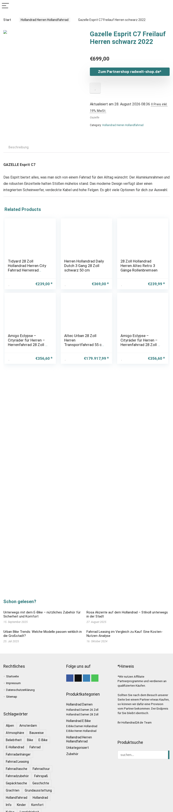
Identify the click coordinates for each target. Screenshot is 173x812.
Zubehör (72, 754)
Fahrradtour (41, 769)
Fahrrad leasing (17, 761)
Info (8, 805)
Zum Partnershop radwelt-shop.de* (129, 71)
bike (30, 740)
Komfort (37, 805)
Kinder (21, 805)
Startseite (12, 676)
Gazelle (94, 117)
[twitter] (78, 678)
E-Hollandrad (15, 747)
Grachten (12, 790)
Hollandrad (40, 797)
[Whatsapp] (94, 678)
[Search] (166, 6)
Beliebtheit (14, 740)
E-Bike (43, 740)
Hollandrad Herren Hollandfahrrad (44, 20)
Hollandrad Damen (79, 704)
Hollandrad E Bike (78, 721)
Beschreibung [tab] (19, 147)
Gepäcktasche (16, 783)
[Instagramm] (86, 678)
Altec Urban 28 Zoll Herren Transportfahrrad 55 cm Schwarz (84, 342)
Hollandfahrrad (16, 797)
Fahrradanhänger (18, 754)
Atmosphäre (15, 733)
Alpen (10, 725)
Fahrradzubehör (17, 776)
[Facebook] (69, 678)
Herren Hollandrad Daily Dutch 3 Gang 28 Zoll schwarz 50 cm (84, 265)
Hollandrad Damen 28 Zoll (82, 714)
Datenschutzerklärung (20, 690)
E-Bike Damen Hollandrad (81, 726)
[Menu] (5, 6)
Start (7, 20)
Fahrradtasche (16, 769)
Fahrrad (35, 747)
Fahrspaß (41, 776)
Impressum (13, 683)
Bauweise (37, 733)
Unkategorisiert (77, 747)
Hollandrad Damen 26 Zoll (82, 709)
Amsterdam (28, 725)
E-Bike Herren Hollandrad (81, 731)
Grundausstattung (38, 790)
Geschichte (40, 783)
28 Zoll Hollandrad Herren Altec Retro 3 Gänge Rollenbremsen (139, 265)
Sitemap (11, 696)
